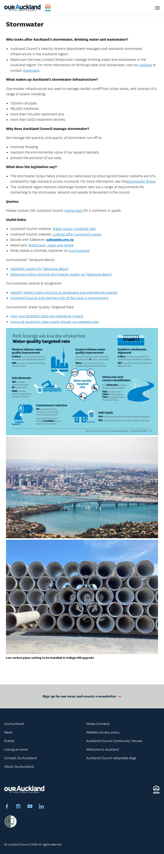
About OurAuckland (19, 766)
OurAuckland (79, 250)
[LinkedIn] (41, 807)
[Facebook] (6, 807)
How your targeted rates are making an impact (46, 316)
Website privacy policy (103, 732)
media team (73, 210)
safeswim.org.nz (60, 239)
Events (9, 741)
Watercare (31, 70)
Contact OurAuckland (20, 758)
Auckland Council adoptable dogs (111, 758)
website (145, 65)
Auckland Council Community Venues (114, 741)
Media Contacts (98, 723)
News (8, 732)
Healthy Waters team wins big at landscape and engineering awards (63, 292)
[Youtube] (29, 807)
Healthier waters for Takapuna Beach (39, 269)
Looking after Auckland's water (77, 234)
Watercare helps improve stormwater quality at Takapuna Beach (61, 274)
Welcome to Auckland (102, 749)
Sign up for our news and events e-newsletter (79, 696)
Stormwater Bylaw (141, 181)
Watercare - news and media (50, 245)
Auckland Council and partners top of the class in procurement (59, 298)
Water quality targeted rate (74, 229)
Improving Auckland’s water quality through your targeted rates (54, 322)
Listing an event (16, 749)
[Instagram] (18, 807)
